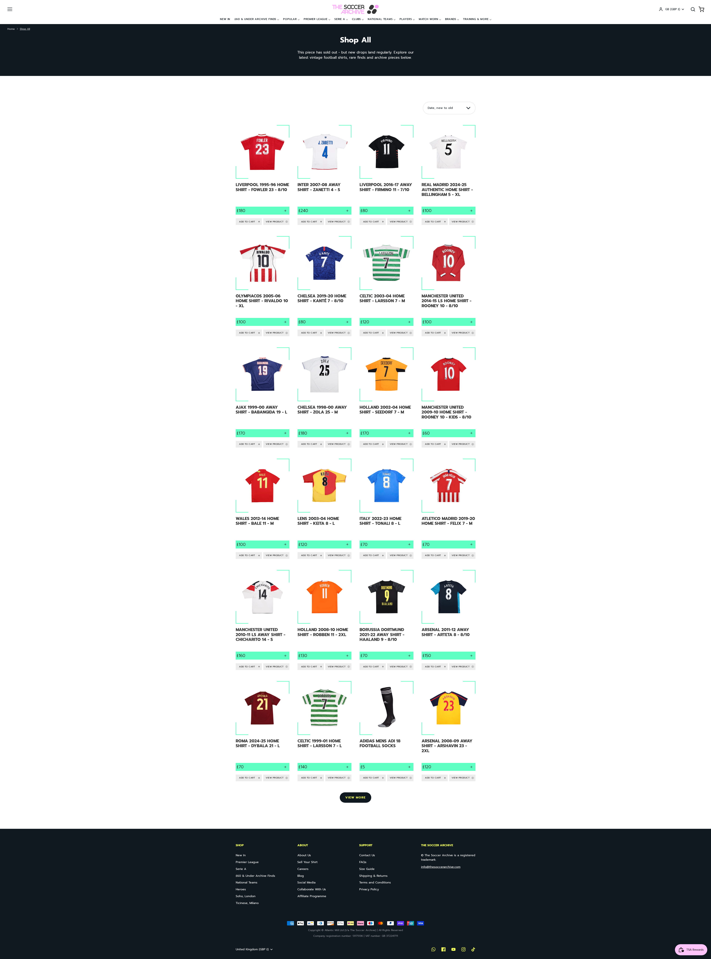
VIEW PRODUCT (275, 221)
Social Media (306, 882)
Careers (302, 869)
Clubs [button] (356, 19)
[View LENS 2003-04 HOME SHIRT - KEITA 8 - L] (324, 509)
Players (406, 19)
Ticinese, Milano (247, 903)
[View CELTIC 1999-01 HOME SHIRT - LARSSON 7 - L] (324, 731)
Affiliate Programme (311, 896)
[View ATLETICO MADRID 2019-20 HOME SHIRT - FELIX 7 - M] (449, 509)
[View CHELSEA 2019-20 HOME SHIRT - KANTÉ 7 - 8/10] (324, 286)
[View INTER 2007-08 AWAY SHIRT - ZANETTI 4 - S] (324, 175)
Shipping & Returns (373, 876)
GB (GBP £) (672, 9)
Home (11, 29)
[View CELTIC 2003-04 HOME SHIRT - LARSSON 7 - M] (387, 286)
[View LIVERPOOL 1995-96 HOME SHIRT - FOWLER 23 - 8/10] (263, 175)
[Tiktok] (473, 949)
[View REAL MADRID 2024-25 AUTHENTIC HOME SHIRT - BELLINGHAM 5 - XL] (449, 175)
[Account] (661, 9)
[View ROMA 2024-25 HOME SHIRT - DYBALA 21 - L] (263, 731)
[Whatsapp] (433, 949)
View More (355, 797)
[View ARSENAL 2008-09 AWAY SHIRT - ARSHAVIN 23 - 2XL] (449, 731)
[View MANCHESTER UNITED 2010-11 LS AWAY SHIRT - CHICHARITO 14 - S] (263, 620)
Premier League (316, 19)
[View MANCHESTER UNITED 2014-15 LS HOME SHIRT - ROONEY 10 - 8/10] (449, 286)
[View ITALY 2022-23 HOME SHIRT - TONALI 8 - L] (387, 509)
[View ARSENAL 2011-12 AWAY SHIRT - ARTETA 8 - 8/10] (449, 620)
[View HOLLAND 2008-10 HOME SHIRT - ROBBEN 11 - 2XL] (324, 620)
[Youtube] (453, 949)
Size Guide (367, 869)
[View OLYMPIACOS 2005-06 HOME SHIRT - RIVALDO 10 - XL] (263, 286)
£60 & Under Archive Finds (255, 19)
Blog (300, 876)
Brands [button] (450, 19)
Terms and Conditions (375, 882)
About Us (304, 855)
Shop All (25, 29)
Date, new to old (440, 108)
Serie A (339, 19)
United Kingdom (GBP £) (252, 949)
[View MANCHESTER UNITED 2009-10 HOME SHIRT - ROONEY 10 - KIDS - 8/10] (449, 397)
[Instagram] (463, 949)
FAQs (362, 862)
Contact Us (367, 855)
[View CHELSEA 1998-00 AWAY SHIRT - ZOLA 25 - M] (324, 397)
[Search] (693, 9)
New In (225, 19)
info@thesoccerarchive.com (440, 867)
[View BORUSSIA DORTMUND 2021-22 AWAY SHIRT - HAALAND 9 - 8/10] (387, 620)
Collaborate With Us (311, 889)
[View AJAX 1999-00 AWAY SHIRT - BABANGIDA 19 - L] (263, 397)
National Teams (380, 19)
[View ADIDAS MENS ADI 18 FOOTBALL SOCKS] (387, 731)
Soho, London (246, 896)
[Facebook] (443, 949)
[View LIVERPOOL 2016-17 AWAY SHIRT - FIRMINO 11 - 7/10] (387, 175)
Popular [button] (290, 19)
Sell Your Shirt (307, 862)
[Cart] (701, 9)
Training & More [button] (476, 19)
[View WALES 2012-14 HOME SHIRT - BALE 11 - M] (263, 509)
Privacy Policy (369, 889)
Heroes (241, 889)
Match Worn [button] (428, 19)
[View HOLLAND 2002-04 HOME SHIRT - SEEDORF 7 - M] (387, 397)
